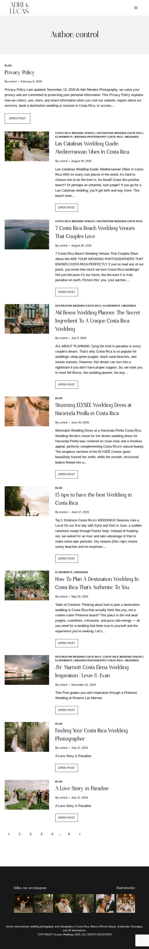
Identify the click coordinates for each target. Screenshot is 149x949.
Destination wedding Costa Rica (120, 133)
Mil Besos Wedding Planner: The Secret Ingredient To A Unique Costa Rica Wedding (97, 321)
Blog (8, 65)
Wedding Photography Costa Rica (98, 136)
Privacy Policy (20, 73)
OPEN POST (19, 120)
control (12, 81)
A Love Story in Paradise (82, 788)
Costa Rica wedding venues (75, 133)
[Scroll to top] (142, 937)
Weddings (132, 136)
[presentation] (27, 146)
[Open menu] (135, 8)
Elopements (63, 136)
